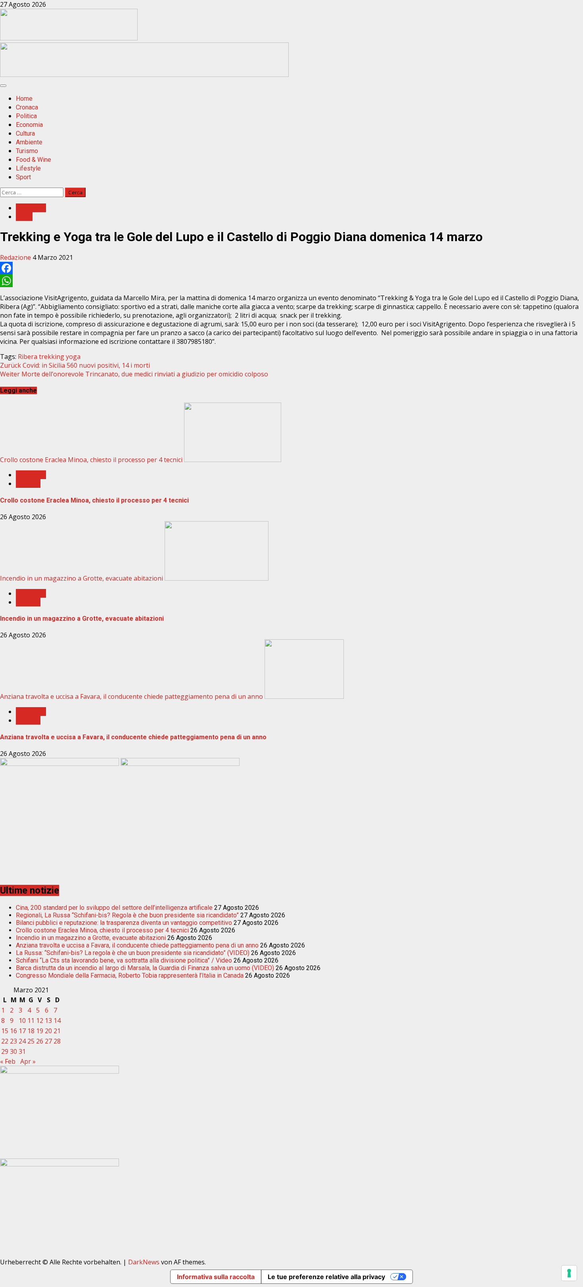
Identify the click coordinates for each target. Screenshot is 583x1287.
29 (4, 1051)
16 (13, 1030)
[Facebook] (291, 268)
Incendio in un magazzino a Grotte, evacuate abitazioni (81, 578)
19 (39, 1030)
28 (57, 1041)
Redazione (16, 257)
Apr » (28, 1061)
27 (48, 1041)
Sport (23, 177)
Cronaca (27, 107)
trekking (51, 356)
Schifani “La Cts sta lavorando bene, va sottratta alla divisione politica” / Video (124, 960)
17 (22, 1030)
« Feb (7, 1061)
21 (57, 1030)
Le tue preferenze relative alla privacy (326, 1277)
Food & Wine (33, 159)
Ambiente (29, 142)
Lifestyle (28, 168)
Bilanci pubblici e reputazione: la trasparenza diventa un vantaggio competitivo (124, 922)
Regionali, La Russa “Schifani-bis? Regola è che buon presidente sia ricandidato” (127, 915)
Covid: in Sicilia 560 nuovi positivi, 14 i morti (75, 365)
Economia (29, 125)
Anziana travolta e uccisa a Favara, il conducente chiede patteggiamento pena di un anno (131, 696)
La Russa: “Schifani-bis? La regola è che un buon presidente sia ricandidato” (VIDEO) (132, 953)
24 (22, 1041)
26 (39, 1041)
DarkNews (143, 1262)
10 (22, 1020)
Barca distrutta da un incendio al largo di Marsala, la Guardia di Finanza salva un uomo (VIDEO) (145, 968)
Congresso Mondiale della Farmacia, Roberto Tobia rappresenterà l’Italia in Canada (130, 975)
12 (39, 1020)
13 (48, 1020)
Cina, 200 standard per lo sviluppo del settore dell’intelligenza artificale (114, 907)
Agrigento (31, 207)
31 (22, 1051)
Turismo (27, 151)
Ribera (27, 356)
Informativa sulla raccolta (216, 1277)
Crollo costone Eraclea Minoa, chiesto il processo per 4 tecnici (91, 459)
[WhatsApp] (291, 280)
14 (57, 1020)
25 (31, 1041)
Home (24, 98)
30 (13, 1051)
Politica (26, 116)
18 (31, 1030)
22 (4, 1041)
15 (4, 1030)
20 (48, 1030)
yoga (73, 356)
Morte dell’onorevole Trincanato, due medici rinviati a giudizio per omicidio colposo (134, 374)
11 (31, 1020)
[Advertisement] (144, 74)
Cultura (25, 133)
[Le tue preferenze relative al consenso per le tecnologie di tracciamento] (569, 1273)
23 (13, 1041)
